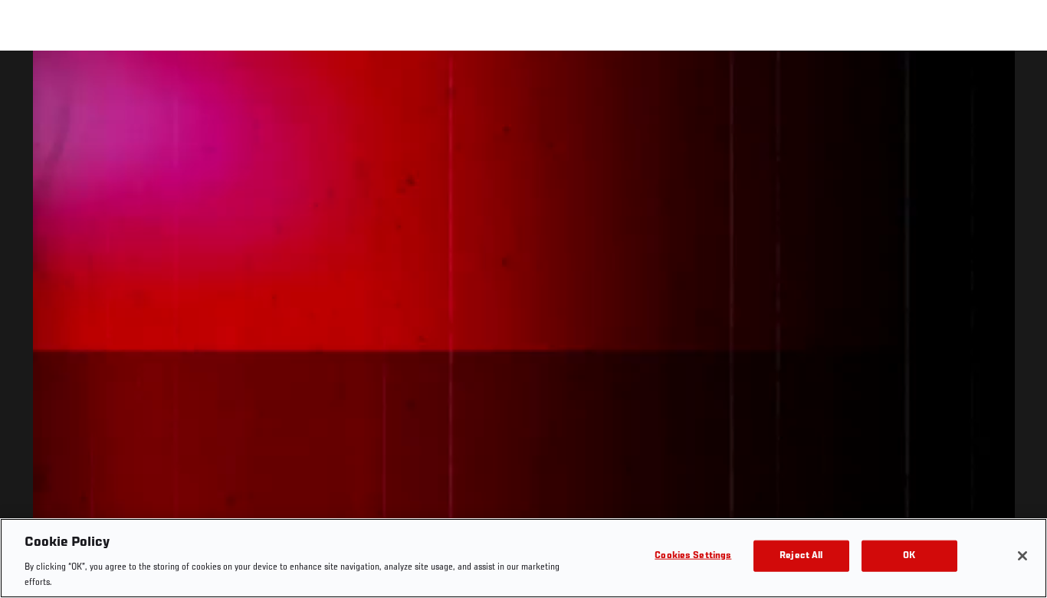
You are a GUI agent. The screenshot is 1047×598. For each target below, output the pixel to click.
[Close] (1022, 556)
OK (909, 556)
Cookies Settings (693, 556)
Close (1018, 81)
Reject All (801, 556)
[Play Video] (524, 327)
